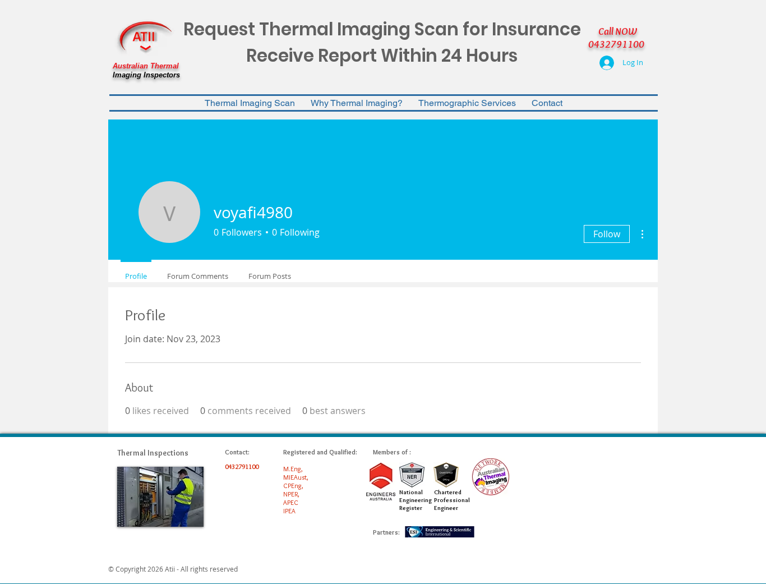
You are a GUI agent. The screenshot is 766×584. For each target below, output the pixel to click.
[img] (160, 497)
